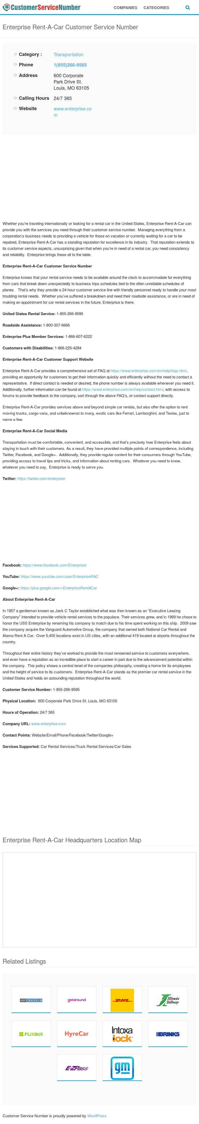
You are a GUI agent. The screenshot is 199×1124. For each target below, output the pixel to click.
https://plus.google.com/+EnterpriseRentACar (58, 587)
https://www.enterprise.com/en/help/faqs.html (149, 370)
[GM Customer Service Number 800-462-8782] (122, 1067)
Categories (156, 7)
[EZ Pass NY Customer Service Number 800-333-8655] (76, 1067)
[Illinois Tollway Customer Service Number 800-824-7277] (168, 999)
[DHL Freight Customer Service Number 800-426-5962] (122, 999)
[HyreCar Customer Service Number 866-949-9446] (76, 1033)
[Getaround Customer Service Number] (76, 999)
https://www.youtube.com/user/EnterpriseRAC (59, 576)
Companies (125, 7)
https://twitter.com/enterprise (41, 478)
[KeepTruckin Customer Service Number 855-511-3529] (31, 999)
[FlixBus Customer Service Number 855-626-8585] (31, 1033)
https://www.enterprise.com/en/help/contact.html (122, 389)
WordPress (96, 1115)
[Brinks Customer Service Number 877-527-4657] (168, 1033)
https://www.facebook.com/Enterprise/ (55, 565)
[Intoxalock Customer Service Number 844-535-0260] (122, 1033)
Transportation (68, 54)
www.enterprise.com (73, 111)
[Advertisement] (145, 87)
